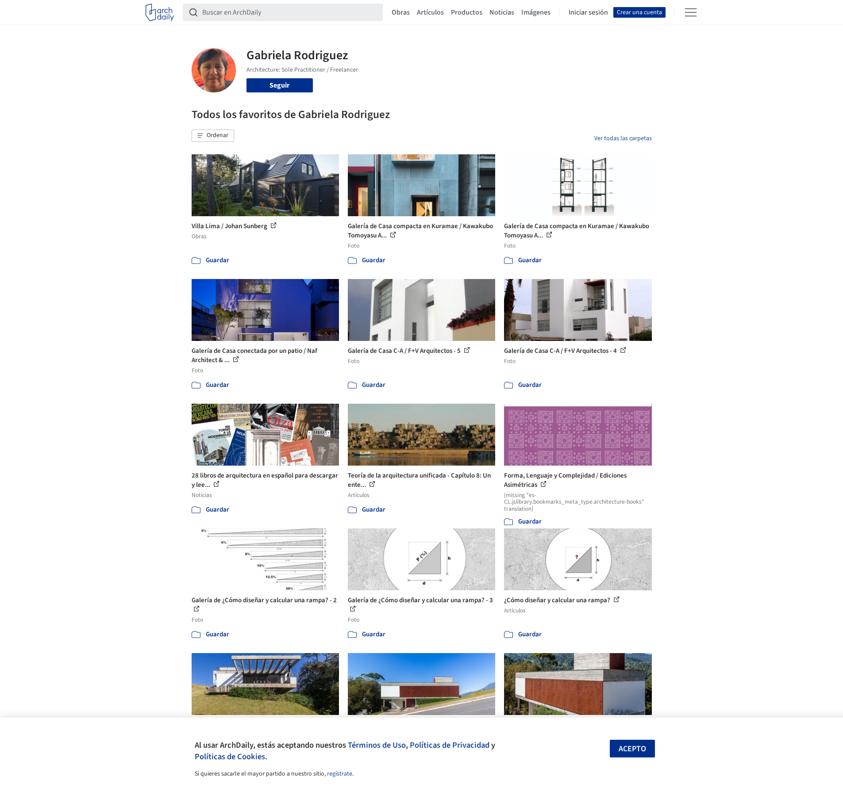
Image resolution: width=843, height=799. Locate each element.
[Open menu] (691, 12)
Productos (466, 12)
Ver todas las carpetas (623, 138)
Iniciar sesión (588, 12)
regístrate (339, 773)
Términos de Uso (377, 745)
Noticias (501, 12)
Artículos (430, 12)
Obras (401, 12)
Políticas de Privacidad (449, 745)
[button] (213, 136)
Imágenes (535, 12)
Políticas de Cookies (230, 756)
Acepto (632, 748)
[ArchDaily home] (160, 12)
